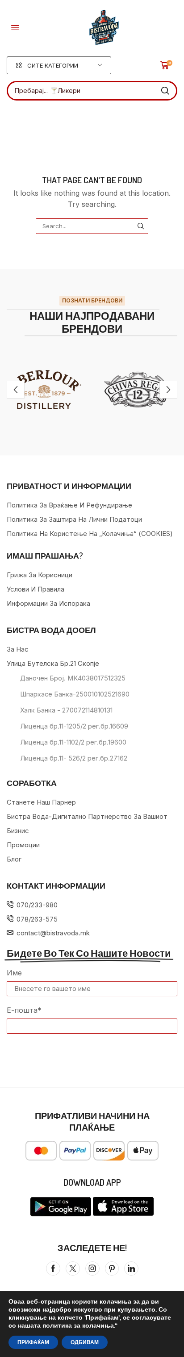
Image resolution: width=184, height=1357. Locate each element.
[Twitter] (73, 1268)
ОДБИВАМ (85, 1342)
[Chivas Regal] (138, 389)
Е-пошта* (24, 1010)
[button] (15, 27)
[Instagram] (92, 1268)
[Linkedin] (131, 1268)
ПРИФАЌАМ (33, 1342)
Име (14, 972)
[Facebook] (53, 1268)
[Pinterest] (112, 1268)
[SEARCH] (140, 226)
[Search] (165, 90)
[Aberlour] (46, 389)
